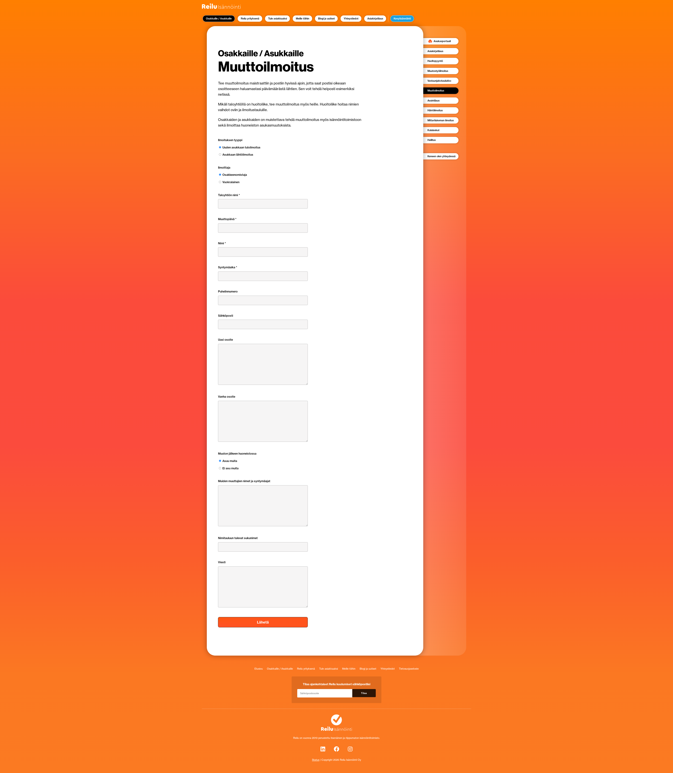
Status (315, 759)
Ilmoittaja (224, 167)
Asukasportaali (442, 41)
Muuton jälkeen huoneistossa (237, 453)
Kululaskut (433, 130)
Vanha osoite (226, 396)
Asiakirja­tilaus (435, 51)
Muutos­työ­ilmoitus (437, 71)
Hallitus (431, 140)
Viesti (222, 562)
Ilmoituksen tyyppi (230, 140)
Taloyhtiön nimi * (229, 195)
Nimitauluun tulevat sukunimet (238, 538)
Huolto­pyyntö (435, 61)
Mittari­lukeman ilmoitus (440, 120)
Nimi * (222, 243)
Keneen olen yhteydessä (441, 156)
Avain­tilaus (433, 100)
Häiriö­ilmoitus (435, 110)
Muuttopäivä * (227, 219)
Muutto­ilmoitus (435, 90)
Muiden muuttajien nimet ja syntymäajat (244, 481)
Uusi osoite (225, 339)
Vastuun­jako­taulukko (439, 80)
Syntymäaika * (227, 267)
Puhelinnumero (228, 291)
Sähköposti (225, 315)
